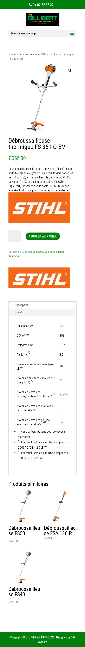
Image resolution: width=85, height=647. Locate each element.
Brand (18, 312)
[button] (69, 70)
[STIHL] (39, 278)
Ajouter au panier (43, 236)
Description (21, 305)
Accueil (12, 54)
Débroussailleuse (29, 54)
